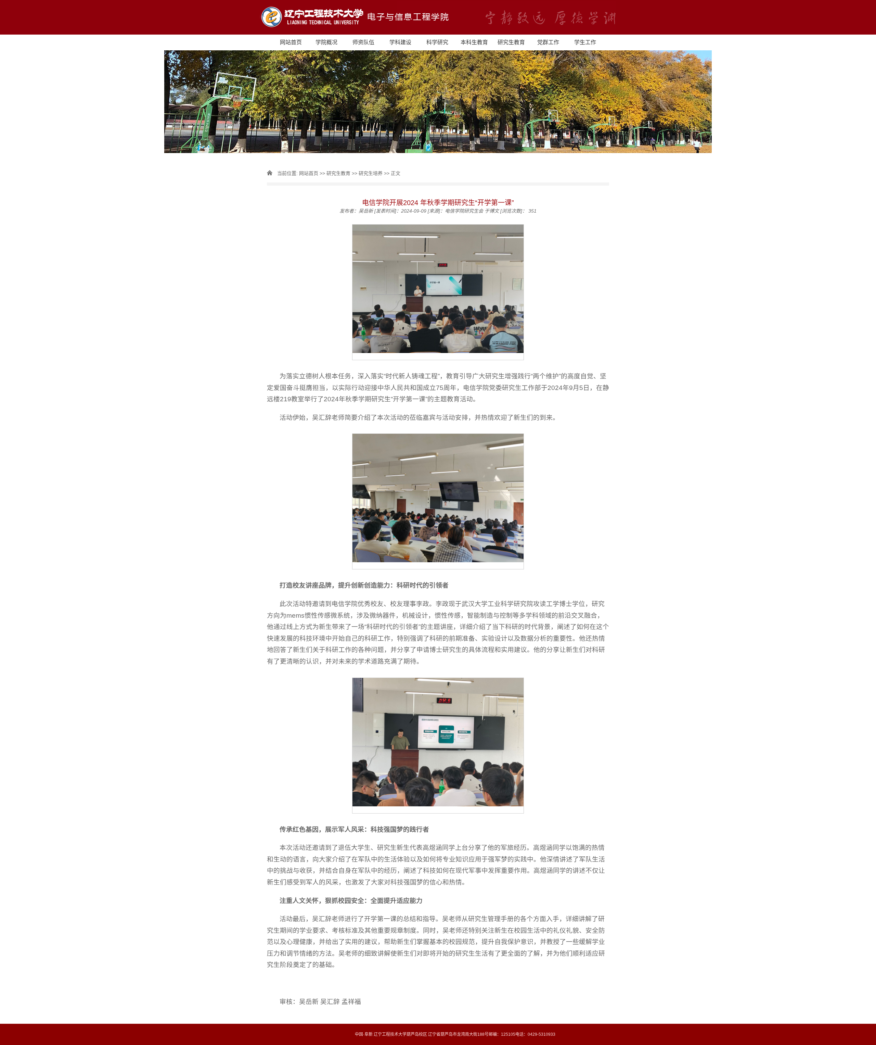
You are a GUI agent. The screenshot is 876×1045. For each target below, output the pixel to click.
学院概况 (326, 42)
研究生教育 (511, 42)
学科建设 (400, 42)
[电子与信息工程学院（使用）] (438, 17)
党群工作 (548, 42)
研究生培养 (371, 173)
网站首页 (291, 42)
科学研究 (437, 42)
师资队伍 (363, 42)
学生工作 (585, 42)
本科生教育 (474, 42)
